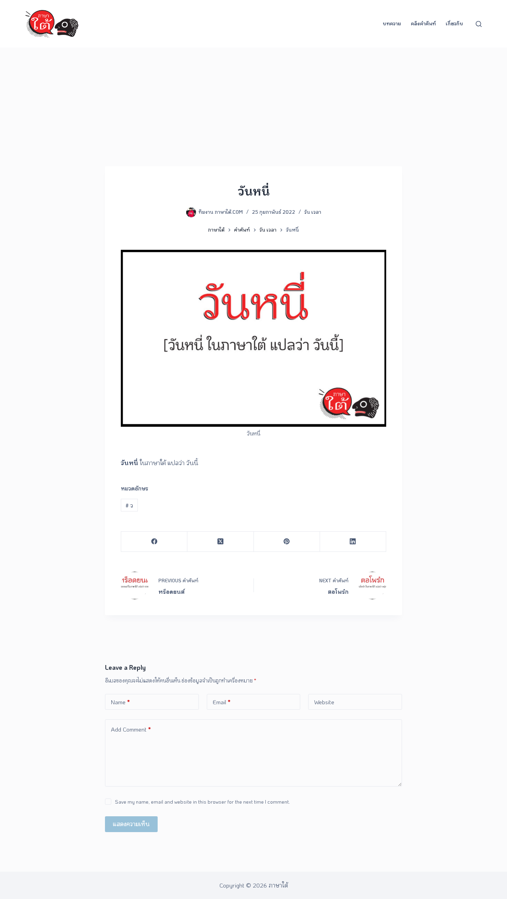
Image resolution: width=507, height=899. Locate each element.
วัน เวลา (312, 212)
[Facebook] (154, 542)
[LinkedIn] (353, 542)
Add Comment (131, 729)
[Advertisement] (253, 106)
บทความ (392, 23)
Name (120, 702)
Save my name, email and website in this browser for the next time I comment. (202, 801)
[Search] (479, 24)
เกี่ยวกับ (454, 23)
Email (222, 702)
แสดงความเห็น (131, 824)
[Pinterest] (287, 542)
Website (324, 702)
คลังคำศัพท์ (423, 23)
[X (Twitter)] (220, 542)
